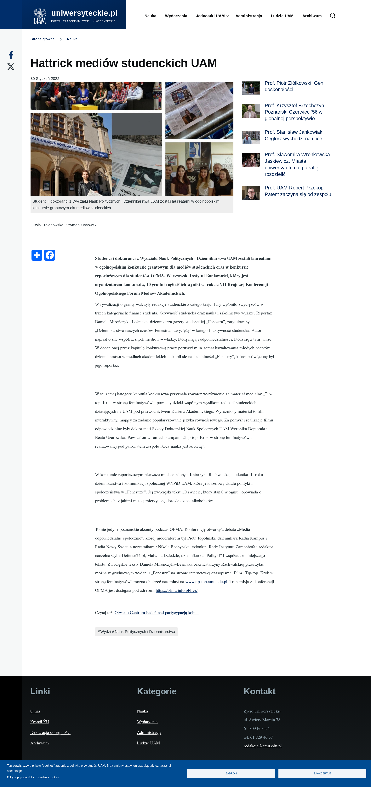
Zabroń (231, 773)
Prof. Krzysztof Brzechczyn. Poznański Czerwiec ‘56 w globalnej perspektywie (295, 112)
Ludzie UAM (148, 743)
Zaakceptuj (322, 773)
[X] (11, 66)
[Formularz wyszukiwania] (332, 16)
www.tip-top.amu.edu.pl (206, 581)
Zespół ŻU (39, 721)
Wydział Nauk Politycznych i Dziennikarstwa (137, 631)
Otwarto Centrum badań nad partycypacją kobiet (157, 612)
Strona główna (42, 39)
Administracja (149, 732)
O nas (35, 711)
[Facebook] (11, 55)
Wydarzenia (147, 721)
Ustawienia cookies (47, 777)
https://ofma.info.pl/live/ (176, 590)
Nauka (72, 39)
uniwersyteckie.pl (84, 13)
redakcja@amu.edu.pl (263, 745)
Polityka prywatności (19, 777)
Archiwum (39, 743)
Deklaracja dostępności (50, 732)
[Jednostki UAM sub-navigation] (230, 16)
